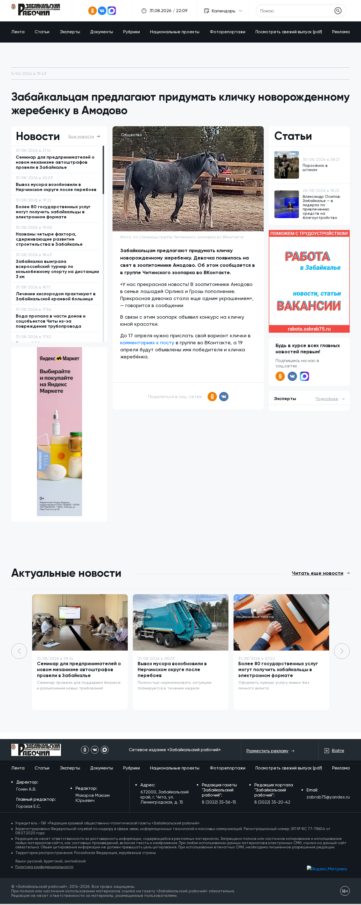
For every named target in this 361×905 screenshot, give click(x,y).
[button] (342, 651)
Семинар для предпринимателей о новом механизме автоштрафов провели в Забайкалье (79, 669)
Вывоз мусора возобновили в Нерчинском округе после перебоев (172, 669)
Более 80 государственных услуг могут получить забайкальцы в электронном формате (278, 669)
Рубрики (131, 31)
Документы (101, 31)
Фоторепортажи (227, 31)
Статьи (42, 31)
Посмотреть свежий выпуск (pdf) (289, 31)
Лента (18, 31)
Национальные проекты (174, 31)
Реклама (341, 31)
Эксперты (70, 31)
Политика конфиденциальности (44, 867)
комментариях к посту (147, 342)
